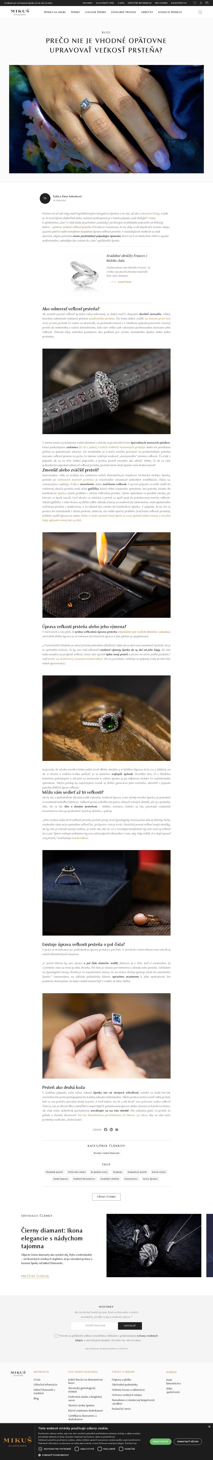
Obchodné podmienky (125, 1385)
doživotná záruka (77, 1172)
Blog (36, 1398)
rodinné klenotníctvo (84, 1179)
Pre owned (161, 3)
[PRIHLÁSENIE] (201, 3)
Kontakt (171, 1372)
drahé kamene (61, 1179)
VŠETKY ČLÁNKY (106, 1197)
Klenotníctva (179, 3)
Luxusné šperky (95, 12)
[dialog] (106, 1441)
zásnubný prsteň (54, 1172)
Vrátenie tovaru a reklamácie (128, 1390)
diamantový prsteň (137, 1172)
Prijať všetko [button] (160, 1441)
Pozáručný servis (121, 1409)
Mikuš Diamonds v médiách (44, 1392)
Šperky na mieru (55, 12)
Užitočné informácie (140, 3)
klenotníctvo (131, 1179)
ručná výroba (159, 1172)
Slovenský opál (105, 3)
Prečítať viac (131, 1443)
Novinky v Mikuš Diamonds (107, 1153)
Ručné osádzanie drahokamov (85, 1411)
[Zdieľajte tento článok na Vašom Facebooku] (105, 1130)
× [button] (209, 1427)
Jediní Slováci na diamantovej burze (85, 1382)
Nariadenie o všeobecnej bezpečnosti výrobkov (133, 1402)
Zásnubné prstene (123, 12)
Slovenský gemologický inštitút (82, 1390)
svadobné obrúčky (110, 1179)
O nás (121, 3)
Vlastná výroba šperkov (81, 1405)
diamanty (117, 1172)
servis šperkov (150, 1179)
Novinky (88, 3)
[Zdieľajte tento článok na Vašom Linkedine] (111, 1130)
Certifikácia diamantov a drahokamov (82, 1418)
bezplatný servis (99, 1172)
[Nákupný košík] (207, 3)
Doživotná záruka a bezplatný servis (85, 1399)
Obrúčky (147, 12)
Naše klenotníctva (173, 1382)
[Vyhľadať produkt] (200, 12)
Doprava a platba (121, 1380)
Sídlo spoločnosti (173, 1391)
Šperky (75, 12)
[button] (91, 1455)
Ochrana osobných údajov (127, 1395)
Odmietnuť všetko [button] (188, 1441)
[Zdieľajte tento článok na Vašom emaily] (116, 1130)
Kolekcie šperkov (170, 12)
